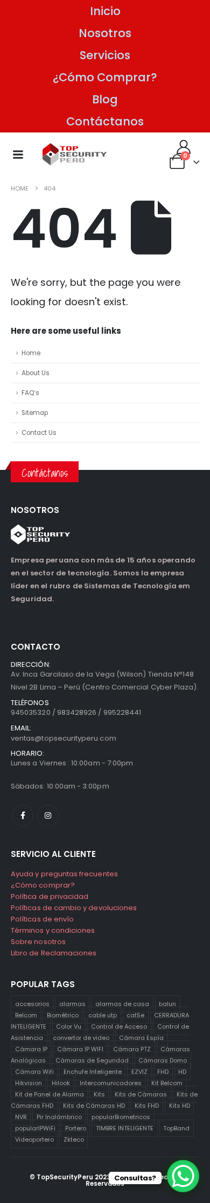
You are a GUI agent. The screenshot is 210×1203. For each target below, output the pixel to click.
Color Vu (68, 1026)
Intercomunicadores (111, 1083)
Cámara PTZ (132, 1049)
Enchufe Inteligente (93, 1071)
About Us (36, 373)
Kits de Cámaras (141, 1094)
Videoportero (34, 1139)
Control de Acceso (119, 1026)
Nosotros (105, 33)
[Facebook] (22, 815)
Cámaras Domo (162, 1060)
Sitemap (35, 413)
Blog (105, 99)
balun (167, 1004)
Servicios (105, 55)
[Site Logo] (75, 154)
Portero (75, 1128)
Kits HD (179, 1105)
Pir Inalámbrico (59, 1117)
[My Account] (184, 147)
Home (31, 353)
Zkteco (74, 1139)
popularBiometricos (121, 1117)
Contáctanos (105, 121)
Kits (99, 1094)
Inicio (105, 11)
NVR (21, 1117)
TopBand (176, 1128)
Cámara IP (31, 1049)
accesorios (32, 1004)
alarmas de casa (122, 1004)
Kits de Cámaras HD (94, 1105)
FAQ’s (30, 393)
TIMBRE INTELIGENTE (124, 1128)
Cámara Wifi (34, 1071)
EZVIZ (139, 1071)
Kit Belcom (167, 1083)
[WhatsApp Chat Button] (183, 1176)
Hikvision (28, 1083)
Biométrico (63, 1015)
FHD (163, 1071)
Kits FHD (147, 1105)
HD (182, 1071)
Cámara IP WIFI (80, 1049)
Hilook (61, 1083)
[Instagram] (48, 815)
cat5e (135, 1015)
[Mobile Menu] (18, 154)
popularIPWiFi (35, 1128)
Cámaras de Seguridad (92, 1060)
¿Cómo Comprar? (105, 77)
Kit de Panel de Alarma (49, 1094)
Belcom (26, 1015)
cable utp (102, 1015)
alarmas (72, 1004)
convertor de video (81, 1037)
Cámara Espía (141, 1037)
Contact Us (39, 432)
